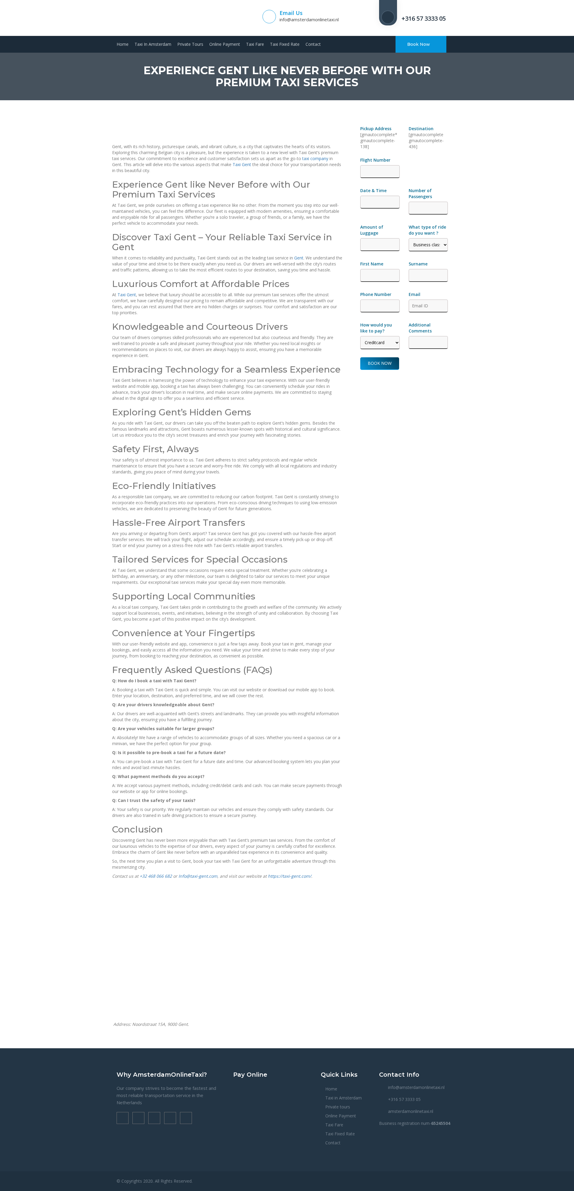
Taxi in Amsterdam (153, 44)
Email (414, 294)
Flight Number (376, 160)
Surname (418, 264)
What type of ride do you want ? (427, 230)
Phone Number (375, 294)
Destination (421, 128)
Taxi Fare (255, 44)
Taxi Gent (242, 164)
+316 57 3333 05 (424, 18)
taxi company (315, 158)
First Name (371, 264)
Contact (313, 44)
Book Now (419, 44)
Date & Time (373, 190)
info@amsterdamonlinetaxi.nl (309, 19)
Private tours (190, 44)
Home (123, 44)
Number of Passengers (420, 193)
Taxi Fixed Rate (285, 44)
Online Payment (224, 44)
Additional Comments (420, 328)
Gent (298, 258)
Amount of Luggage (371, 230)
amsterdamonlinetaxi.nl (410, 1111)
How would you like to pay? (376, 328)
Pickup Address (376, 128)
